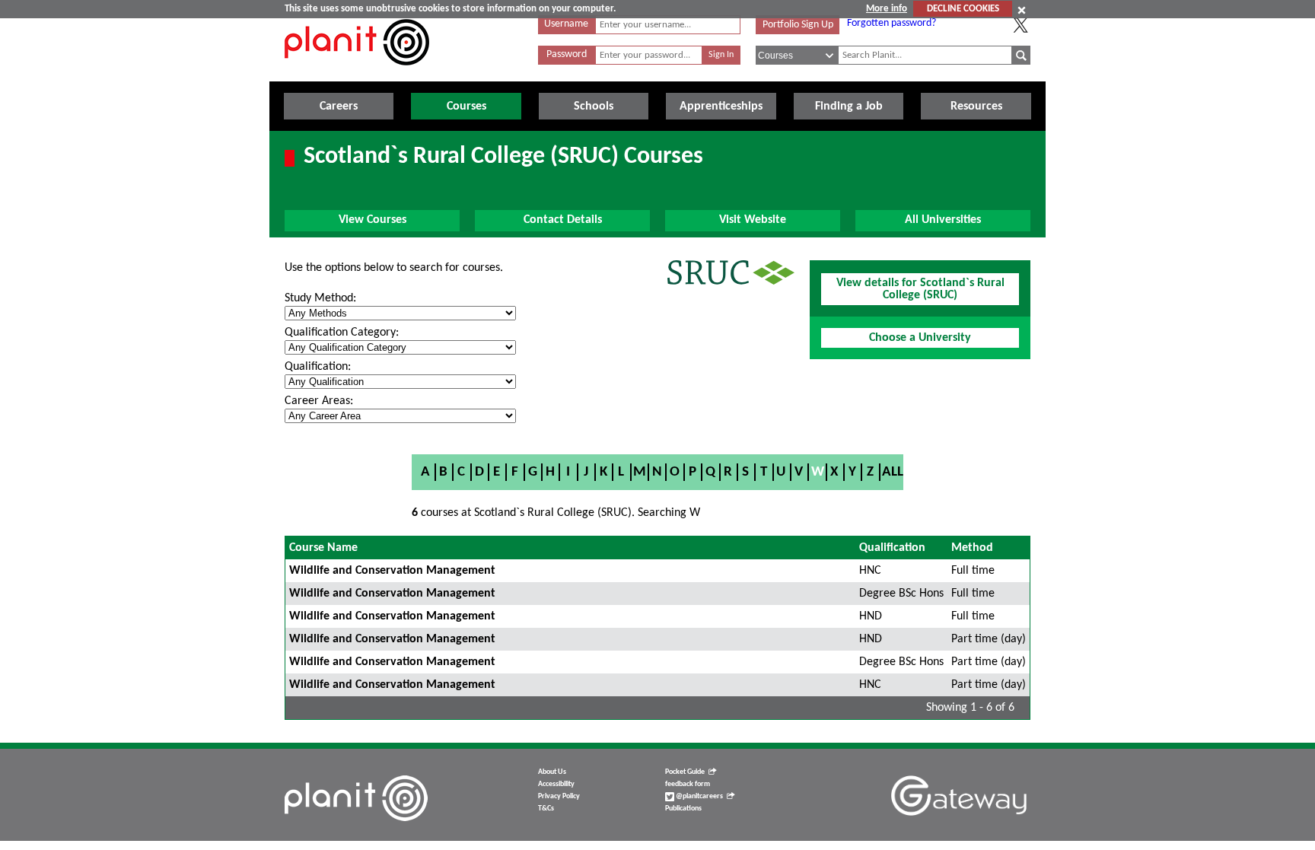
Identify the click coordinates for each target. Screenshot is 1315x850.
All (892, 472)
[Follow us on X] (1020, 25)
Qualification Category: (342, 332)
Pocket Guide (685, 772)
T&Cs (546, 808)
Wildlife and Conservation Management (392, 571)
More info (886, 9)
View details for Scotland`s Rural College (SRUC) (920, 289)
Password (566, 54)
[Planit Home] (357, 74)
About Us (552, 772)
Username (566, 24)
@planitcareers (698, 796)
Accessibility (556, 784)
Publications (683, 808)
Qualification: (318, 367)
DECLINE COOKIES (963, 9)
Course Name (323, 548)
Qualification (892, 548)
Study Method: (320, 298)
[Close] (1022, 10)
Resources (976, 106)
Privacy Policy (559, 796)
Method (972, 548)
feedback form (687, 784)
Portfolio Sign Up (798, 24)
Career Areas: (319, 401)
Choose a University (920, 338)
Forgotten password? (891, 23)
